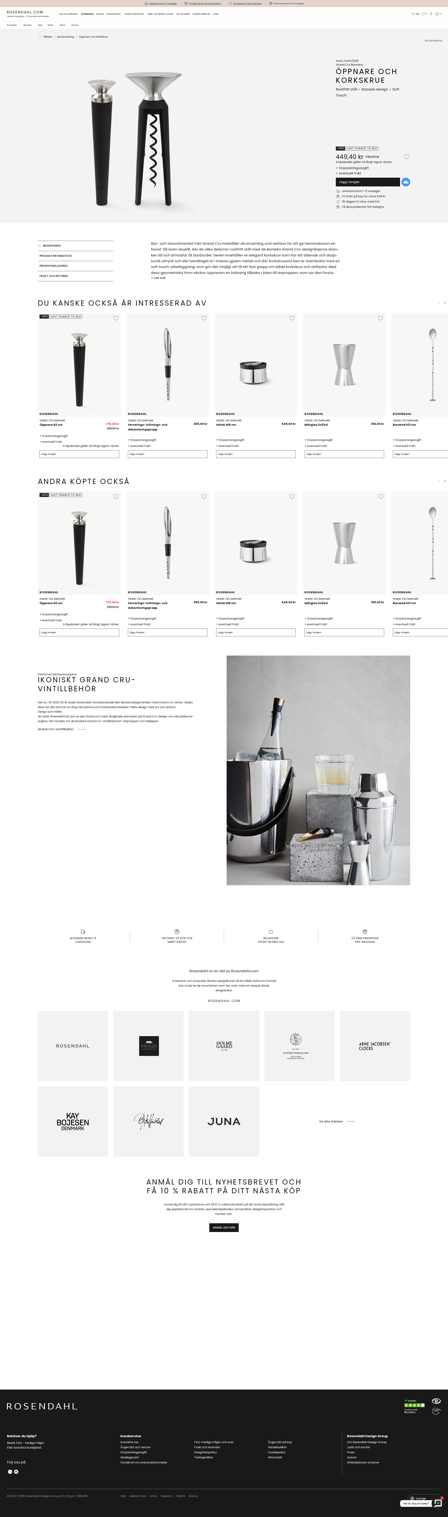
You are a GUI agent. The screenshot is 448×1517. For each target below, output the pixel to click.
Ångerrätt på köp (280, 1442)
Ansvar (352, 1457)
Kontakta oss (129, 1442)
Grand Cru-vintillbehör (56, 729)
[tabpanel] (245, 261)
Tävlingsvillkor (203, 1457)
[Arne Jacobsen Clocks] (375, 1046)
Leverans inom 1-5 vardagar (163, 3)
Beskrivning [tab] (52, 246)
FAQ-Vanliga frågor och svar (214, 1442)
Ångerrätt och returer (135, 1447)
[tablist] (75, 261)
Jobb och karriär (358, 1447)
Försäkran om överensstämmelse (143, 1462)
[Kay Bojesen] (73, 1121)
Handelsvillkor (277, 1447)
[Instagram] (16, 1472)
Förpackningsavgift (133, 1452)
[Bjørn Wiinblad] (148, 1121)
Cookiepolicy (277, 1452)
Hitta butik (275, 1457)
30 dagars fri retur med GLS (247, 3)
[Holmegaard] (224, 1046)
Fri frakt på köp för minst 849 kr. (205, 3)
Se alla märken (331, 1121)
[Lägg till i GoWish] (405, 182)
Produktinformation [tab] (56, 256)
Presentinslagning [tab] (54, 266)
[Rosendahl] (73, 1046)
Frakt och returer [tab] (54, 276)
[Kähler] (148, 1046)
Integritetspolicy (205, 1452)
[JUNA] (224, 1121)
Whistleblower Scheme (363, 1462)
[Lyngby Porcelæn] (299, 1046)
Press (351, 1452)
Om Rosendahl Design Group (367, 1442)
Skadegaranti (129, 1457)
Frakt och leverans (207, 1447)
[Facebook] (10, 1472)
